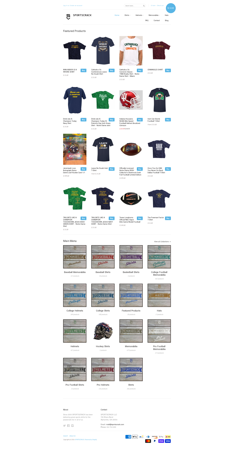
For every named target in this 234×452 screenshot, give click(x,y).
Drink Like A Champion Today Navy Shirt (70, 121)
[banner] (85, 17)
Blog (166, 20)
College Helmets (75, 310)
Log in (65, 5)
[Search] (144, 5)
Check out (160, 5)
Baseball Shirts (103, 272)
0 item (153, 5)
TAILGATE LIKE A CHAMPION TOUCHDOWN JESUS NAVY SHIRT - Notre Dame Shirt (102, 220)
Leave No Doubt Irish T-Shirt (99, 169)
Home (117, 15)
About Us (72, 436)
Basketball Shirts (131, 272)
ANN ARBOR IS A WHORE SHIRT (70, 71)
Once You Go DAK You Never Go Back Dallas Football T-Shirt (156, 170)
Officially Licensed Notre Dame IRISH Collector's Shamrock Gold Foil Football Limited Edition (130, 171)
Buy (83, 70)
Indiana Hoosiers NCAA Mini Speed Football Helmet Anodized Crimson (129, 122)
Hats (166, 15)
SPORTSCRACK (79, 439)
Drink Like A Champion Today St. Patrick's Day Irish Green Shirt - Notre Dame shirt (101, 122)
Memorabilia (154, 15)
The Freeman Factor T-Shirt (156, 218)
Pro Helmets (103, 385)
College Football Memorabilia (159, 273)
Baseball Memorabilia (75, 272)
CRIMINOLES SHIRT (155, 70)
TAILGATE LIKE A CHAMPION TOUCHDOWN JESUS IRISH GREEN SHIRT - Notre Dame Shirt (74, 221)
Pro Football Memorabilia (159, 347)
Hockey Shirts (103, 346)
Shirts (127, 15)
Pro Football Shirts (74, 385)
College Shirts (103, 310)
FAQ (146, 20)
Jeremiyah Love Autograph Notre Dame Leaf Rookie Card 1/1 (74, 170)
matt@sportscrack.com (115, 424)
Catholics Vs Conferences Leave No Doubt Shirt (99, 72)
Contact (157, 20)
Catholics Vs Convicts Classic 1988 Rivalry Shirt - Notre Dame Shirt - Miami (129, 73)
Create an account (76, 5)
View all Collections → (162, 241)
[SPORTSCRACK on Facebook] (68, 425)
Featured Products (131, 310)
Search (65, 436)
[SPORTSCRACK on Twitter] (64, 425)
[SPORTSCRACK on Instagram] (72, 425)
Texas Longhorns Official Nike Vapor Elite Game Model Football (129, 219)
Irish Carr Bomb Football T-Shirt (154, 120)
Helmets (139, 15)
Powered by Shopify (91, 439)
